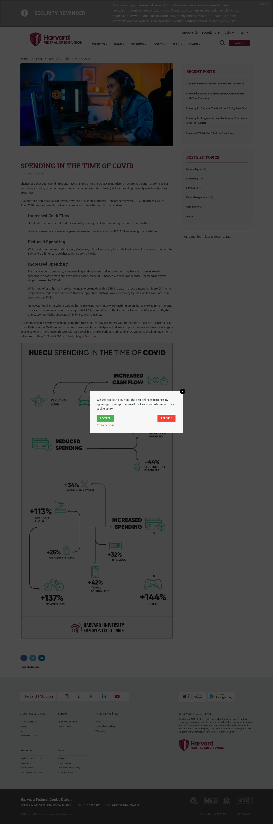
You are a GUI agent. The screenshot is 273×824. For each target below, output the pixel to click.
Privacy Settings (105, 425)
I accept (105, 418)
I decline (166, 418)
